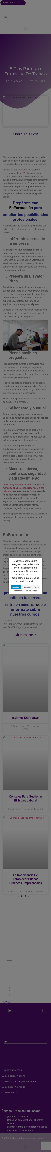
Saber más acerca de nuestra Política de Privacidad (25, 591)
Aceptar (15, 587)
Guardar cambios (31, 587)
